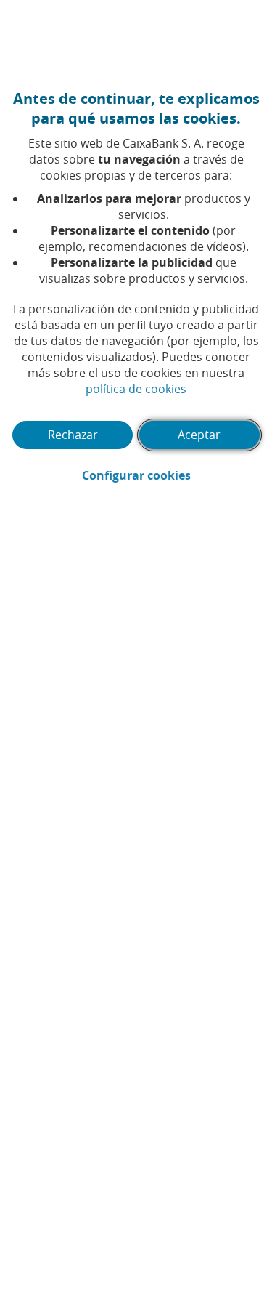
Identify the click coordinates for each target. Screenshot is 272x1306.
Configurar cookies (171, 475)
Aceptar (199, 435)
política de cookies (136, 389)
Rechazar (73, 435)
